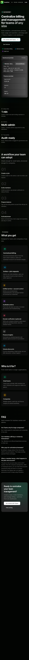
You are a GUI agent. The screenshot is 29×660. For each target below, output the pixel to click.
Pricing (15, 2)
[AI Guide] (10, 2)
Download (20, 2)
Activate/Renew (20, 63)
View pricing (9, 507)
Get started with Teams (12, 503)
